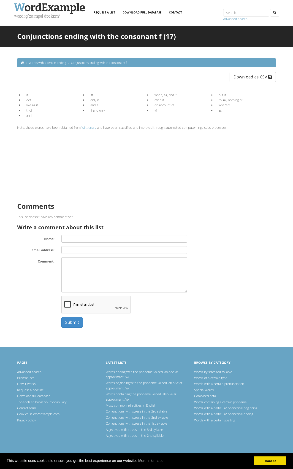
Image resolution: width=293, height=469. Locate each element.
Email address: (43, 250)
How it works (26, 384)
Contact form (26, 408)
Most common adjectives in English (131, 405)
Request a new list (30, 390)
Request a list (104, 12)
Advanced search (235, 19)
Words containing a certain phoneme (220, 402)
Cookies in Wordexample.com (38, 414)
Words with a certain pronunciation (219, 384)
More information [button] (151, 461)
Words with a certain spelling (214, 420)
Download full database (142, 12)
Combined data (205, 396)
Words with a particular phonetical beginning (225, 408)
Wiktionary (88, 127)
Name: (49, 239)
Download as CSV (250, 77)
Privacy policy (26, 420)
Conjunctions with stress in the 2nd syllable (137, 417)
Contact (175, 12)
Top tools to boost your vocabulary (41, 402)
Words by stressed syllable (213, 372)
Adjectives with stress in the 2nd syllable (135, 435)
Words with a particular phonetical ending (223, 414)
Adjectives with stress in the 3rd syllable (134, 429)
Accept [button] (270, 461)
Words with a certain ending (47, 63)
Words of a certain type (210, 378)
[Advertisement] (55, 164)
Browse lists (26, 378)
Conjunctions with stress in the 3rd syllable (136, 411)
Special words (204, 390)
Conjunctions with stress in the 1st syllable (136, 423)
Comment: (46, 261)
